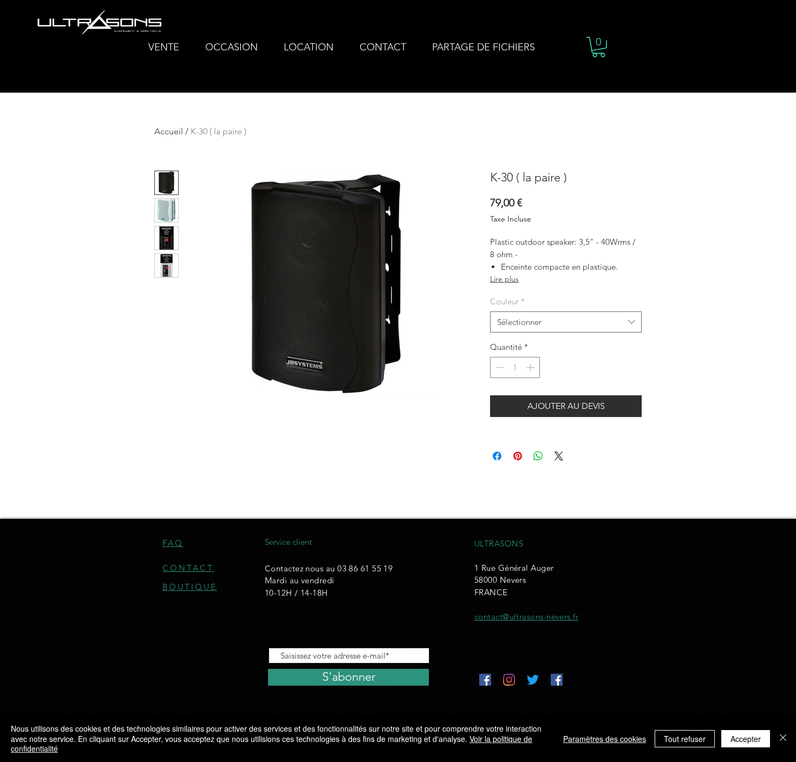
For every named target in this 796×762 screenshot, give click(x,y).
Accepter (745, 738)
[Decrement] (499, 367)
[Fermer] (783, 738)
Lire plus (504, 279)
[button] (598, 47)
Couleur (507, 301)
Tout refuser (685, 738)
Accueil (168, 131)
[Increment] (531, 367)
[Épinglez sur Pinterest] (517, 456)
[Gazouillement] (533, 680)
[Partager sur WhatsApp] (538, 456)
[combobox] (566, 322)
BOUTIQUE (189, 587)
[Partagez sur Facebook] (497, 456)
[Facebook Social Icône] (485, 680)
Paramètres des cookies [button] (604, 738)
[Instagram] (509, 680)
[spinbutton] (515, 367)
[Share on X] (558, 456)
